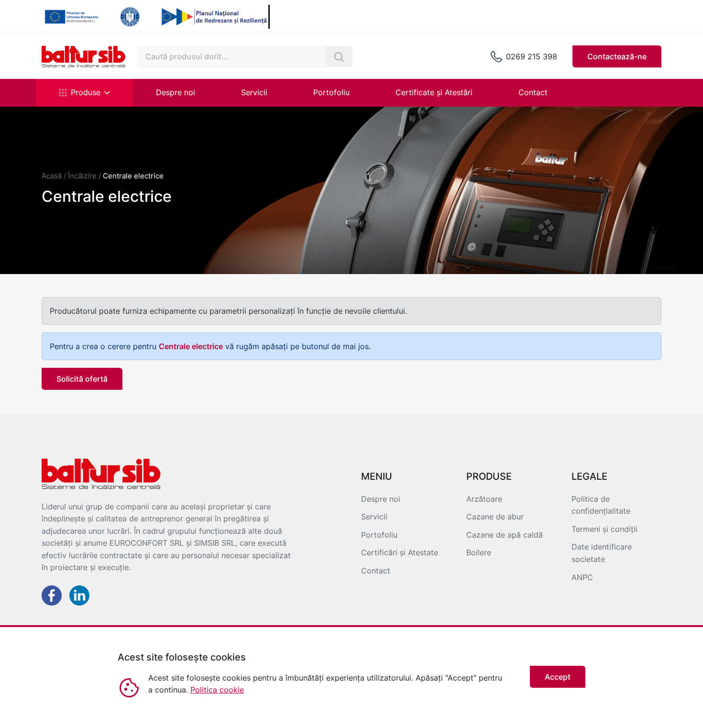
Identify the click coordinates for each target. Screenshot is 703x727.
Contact (533, 92)
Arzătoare (484, 499)
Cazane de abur (495, 516)
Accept (558, 677)
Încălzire (82, 175)
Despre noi (175, 92)
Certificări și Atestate (399, 552)
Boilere (478, 552)
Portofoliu (331, 92)
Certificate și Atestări (433, 92)
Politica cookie (217, 689)
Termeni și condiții (604, 529)
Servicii (254, 92)
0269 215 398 (531, 56)
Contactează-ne (617, 56)
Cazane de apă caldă (504, 535)
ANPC (582, 577)
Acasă (52, 175)
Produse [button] (85, 92)
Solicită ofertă (82, 379)
